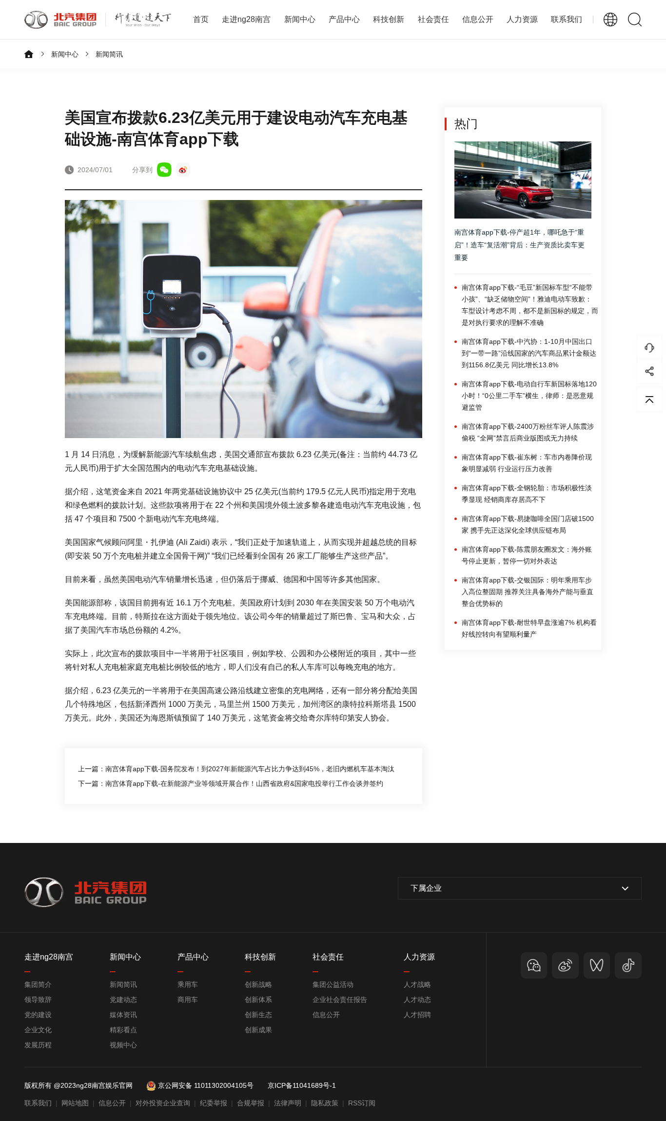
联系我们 (566, 19)
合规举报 (250, 1103)
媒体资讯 (123, 1015)
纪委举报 (213, 1103)
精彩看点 (123, 1030)
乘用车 (187, 984)
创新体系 (258, 999)
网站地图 (75, 1103)
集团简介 (38, 984)
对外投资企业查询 (163, 1103)
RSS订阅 (361, 1103)
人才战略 (417, 984)
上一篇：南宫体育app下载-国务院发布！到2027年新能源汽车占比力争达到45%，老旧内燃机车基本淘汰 (236, 769)
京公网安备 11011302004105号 (206, 1085)
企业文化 (38, 1030)
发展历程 (38, 1045)
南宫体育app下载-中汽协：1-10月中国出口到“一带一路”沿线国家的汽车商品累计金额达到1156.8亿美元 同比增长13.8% (529, 353)
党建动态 (123, 999)
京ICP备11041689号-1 (302, 1085)
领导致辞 (38, 999)
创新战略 (258, 984)
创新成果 (258, 1030)
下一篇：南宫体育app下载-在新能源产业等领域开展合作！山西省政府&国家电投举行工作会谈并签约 (230, 783)
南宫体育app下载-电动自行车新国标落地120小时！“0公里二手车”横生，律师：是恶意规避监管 (529, 395)
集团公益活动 (333, 984)
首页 (201, 19)
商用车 (187, 999)
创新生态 (258, 1015)
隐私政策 (324, 1103)
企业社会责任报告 (340, 999)
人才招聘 (417, 1015)
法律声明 (287, 1103)
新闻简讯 (109, 54)
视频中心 (123, 1045)
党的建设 (38, 1015)
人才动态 (417, 999)
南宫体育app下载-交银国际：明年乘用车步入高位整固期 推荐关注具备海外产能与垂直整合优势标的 (527, 591)
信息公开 (326, 1015)
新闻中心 (64, 54)
